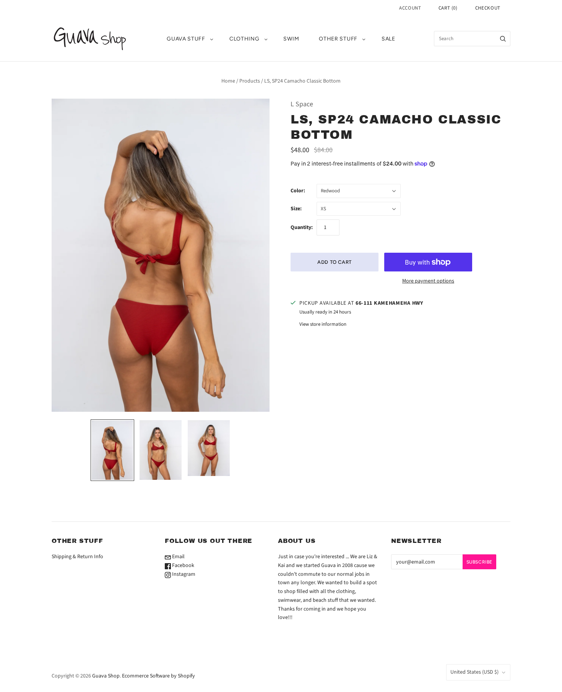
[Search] (502, 38)
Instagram (183, 574)
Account (410, 8)
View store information (322, 324)
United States (474, 672)
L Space (302, 104)
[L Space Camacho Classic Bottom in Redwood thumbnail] (112, 450)
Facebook (182, 565)
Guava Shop (106, 676)
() (448, 8)
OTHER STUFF (338, 39)
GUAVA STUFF (186, 39)
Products (249, 81)
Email (178, 556)
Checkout (487, 8)
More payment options (428, 281)
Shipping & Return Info (77, 556)
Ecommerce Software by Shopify (158, 676)
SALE (388, 39)
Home (228, 81)
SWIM (291, 39)
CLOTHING (244, 39)
